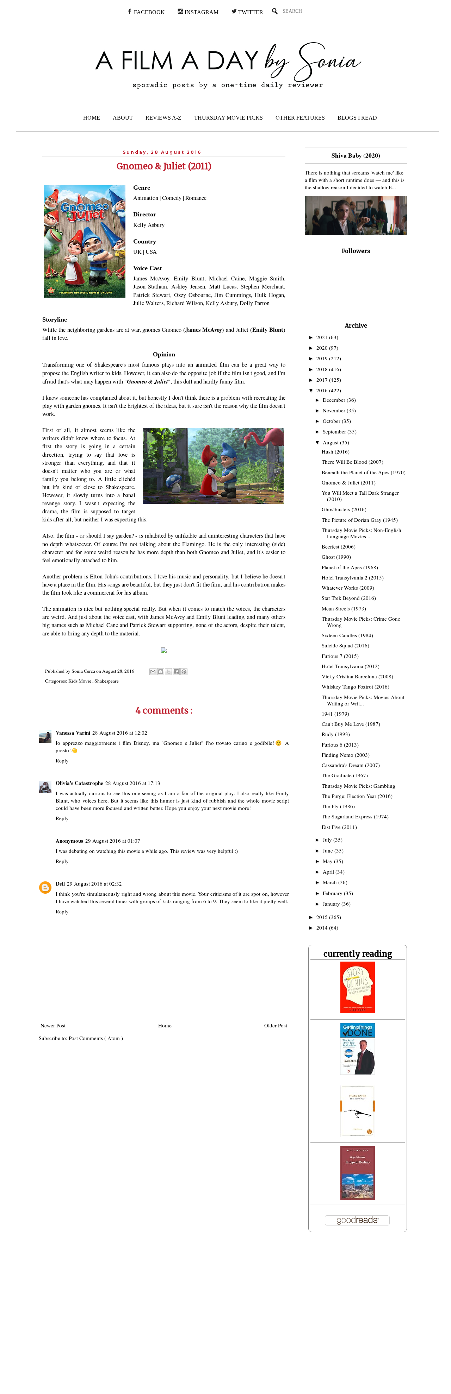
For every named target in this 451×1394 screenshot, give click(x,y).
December (335, 399)
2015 (322, 916)
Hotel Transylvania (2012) (350, 666)
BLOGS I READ (357, 118)
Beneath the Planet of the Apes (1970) (364, 472)
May (328, 860)
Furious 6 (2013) (340, 744)
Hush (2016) (336, 451)
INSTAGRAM (200, 12)
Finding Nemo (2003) (346, 754)
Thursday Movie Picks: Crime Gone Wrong (361, 621)
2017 (322, 379)
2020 (322, 347)
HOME (91, 118)
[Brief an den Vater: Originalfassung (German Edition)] (357, 1135)
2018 (322, 369)
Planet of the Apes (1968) (350, 567)
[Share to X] (168, 671)
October (332, 420)
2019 (322, 358)
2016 (322, 390)
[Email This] (152, 671)
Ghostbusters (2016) (344, 509)
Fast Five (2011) (339, 826)
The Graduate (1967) (345, 775)
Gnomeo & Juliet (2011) (349, 482)
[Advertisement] (143, 1317)
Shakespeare (106, 681)
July (328, 839)
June (328, 850)
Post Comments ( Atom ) (96, 1037)
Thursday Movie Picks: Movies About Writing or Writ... (363, 700)
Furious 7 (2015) (340, 655)
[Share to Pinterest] (183, 671)
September (335, 431)
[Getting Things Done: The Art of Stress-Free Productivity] (357, 1072)
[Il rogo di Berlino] (357, 1198)
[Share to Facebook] (176, 671)
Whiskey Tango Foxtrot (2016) (355, 686)
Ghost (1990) (336, 556)
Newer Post (53, 1025)
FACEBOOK (148, 12)
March (330, 882)
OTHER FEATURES (300, 118)
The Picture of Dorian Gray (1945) (360, 519)
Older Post (275, 1025)
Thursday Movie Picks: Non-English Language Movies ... (361, 533)
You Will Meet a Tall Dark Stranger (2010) (360, 495)
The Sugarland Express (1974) (355, 816)
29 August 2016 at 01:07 (112, 840)
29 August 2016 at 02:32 (94, 883)
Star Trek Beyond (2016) (349, 597)
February (333, 892)
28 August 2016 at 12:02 (119, 732)
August (331, 442)
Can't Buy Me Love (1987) (351, 723)
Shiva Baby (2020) (356, 155)
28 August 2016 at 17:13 (132, 782)
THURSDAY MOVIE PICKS (228, 118)
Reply (62, 760)
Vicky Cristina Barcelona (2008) (357, 676)
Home (165, 1025)
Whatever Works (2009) (348, 587)
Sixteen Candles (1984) (347, 635)
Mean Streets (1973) (344, 608)
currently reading (357, 954)
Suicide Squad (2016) (345, 645)
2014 (322, 927)
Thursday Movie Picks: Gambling (358, 785)
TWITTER (250, 12)
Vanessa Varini (73, 732)
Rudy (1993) (336, 733)
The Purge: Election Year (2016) (357, 795)
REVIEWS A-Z (163, 118)
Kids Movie (80, 681)
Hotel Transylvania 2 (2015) (353, 577)
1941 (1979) (335, 713)
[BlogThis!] (160, 671)
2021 (322, 337)
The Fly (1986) (338, 806)
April (329, 871)
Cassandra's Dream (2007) (351, 764)
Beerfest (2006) (339, 546)
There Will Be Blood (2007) (352, 461)
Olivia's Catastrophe (79, 783)
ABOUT (123, 118)
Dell (60, 883)
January (332, 903)
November (335, 410)
